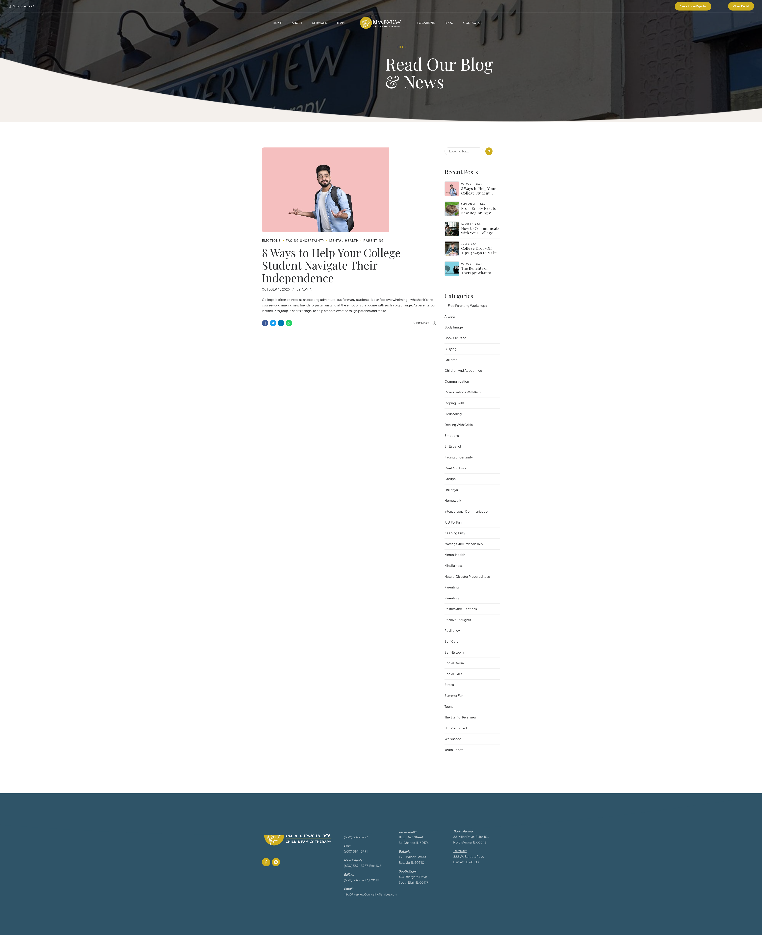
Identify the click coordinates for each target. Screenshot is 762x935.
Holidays (451, 490)
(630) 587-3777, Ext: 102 (362, 866)
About (297, 22)
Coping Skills (454, 403)
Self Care (451, 641)
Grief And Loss (455, 468)
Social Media (454, 663)
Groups (450, 479)
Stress (449, 685)
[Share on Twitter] (273, 323)
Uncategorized (455, 728)
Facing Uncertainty (305, 241)
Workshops (452, 739)
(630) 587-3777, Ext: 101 (362, 880)
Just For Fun (453, 522)
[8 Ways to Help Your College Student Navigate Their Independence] (349, 189)
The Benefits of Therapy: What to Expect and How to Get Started (477, 275)
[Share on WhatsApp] (289, 323)
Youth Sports (453, 750)
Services (319, 22)
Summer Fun (453, 695)
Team (341, 22)
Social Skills (453, 674)
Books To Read (455, 338)
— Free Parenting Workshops (465, 305)
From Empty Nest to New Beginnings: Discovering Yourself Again (479, 215)
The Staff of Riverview (460, 717)
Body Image (453, 327)
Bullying (450, 349)
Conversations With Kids (462, 392)
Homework (452, 500)
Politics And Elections (460, 609)
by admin (304, 289)
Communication (456, 381)
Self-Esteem (454, 652)
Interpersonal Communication (466, 511)
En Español (452, 446)
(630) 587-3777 (356, 837)
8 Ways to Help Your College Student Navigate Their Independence (331, 265)
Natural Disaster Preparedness (467, 576)
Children (450, 360)
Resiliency (452, 630)
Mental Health (344, 241)
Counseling (453, 414)
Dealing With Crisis (458, 425)
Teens (448, 706)
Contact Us (472, 22)
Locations (426, 22)
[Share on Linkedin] (281, 323)
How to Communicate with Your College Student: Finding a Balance (480, 235)
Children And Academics (463, 370)
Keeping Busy (454, 533)
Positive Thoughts (457, 620)
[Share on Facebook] (265, 323)
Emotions (271, 241)
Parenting (373, 241)
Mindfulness (453, 565)
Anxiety (450, 316)
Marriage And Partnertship (463, 544)
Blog (449, 22)
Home (277, 22)
